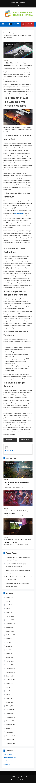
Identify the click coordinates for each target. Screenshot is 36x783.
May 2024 (9, 694)
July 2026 (8, 601)
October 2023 (10, 721)
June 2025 (9, 646)
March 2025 (9, 657)
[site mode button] (10, 24)
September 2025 (10, 635)
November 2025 (10, 627)
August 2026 (9, 597)
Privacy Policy (15, 779)
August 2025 (9, 638)
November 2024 (10, 672)
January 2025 (10, 665)
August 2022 (9, 732)
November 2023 (10, 717)
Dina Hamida (16, 487)
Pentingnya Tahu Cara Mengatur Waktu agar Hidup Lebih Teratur (18, 559)
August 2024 (9, 683)
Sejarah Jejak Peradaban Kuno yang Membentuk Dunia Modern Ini (16, 565)
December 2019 (10, 736)
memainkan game (19, 213)
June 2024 (9, 691)
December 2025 (10, 623)
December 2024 (10, 668)
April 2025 (9, 653)
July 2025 (8, 642)
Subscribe (30, 24)
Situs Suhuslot (7, 754)
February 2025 (10, 661)
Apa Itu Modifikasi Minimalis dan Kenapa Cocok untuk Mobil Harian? (19, 578)
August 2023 (9, 728)
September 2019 (10, 743)
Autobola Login (7, 761)
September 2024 (10, 679)
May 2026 (9, 608)
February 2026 (10, 616)
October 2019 (10, 739)
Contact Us (23, 779)
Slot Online (6, 764)
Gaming (5, 60)
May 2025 (9, 650)
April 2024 (9, 698)
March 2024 (9, 702)
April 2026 (9, 612)
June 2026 (9, 605)
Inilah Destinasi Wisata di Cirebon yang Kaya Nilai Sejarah (18, 572)
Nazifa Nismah (21, 68)
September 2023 (10, 724)
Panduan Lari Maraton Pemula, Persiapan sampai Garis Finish (17, 585)
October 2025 (10, 631)
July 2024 (8, 687)
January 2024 (10, 709)
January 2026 (10, 620)
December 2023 (10, 713)
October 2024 (10, 676)
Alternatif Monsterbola (9, 757)
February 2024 (10, 706)
